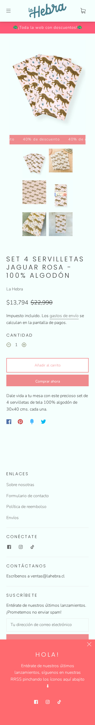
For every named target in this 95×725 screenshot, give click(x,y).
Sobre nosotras (20, 485)
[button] (17, 88)
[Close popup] (89, 645)
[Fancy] (32, 421)
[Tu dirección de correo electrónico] (47, 625)
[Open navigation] (12, 10)
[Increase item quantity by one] (24, 346)
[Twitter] (43, 421)
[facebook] (9, 547)
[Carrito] (83, 11)
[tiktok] (32, 547)
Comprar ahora (47, 381)
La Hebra (14, 289)
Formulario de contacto (27, 496)
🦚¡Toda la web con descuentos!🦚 (47, 27)
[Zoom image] (47, 88)
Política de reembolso (26, 507)
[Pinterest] (20, 421)
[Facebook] (9, 421)
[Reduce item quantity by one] (9, 346)
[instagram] (20, 547)
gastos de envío (64, 316)
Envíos (12, 518)
